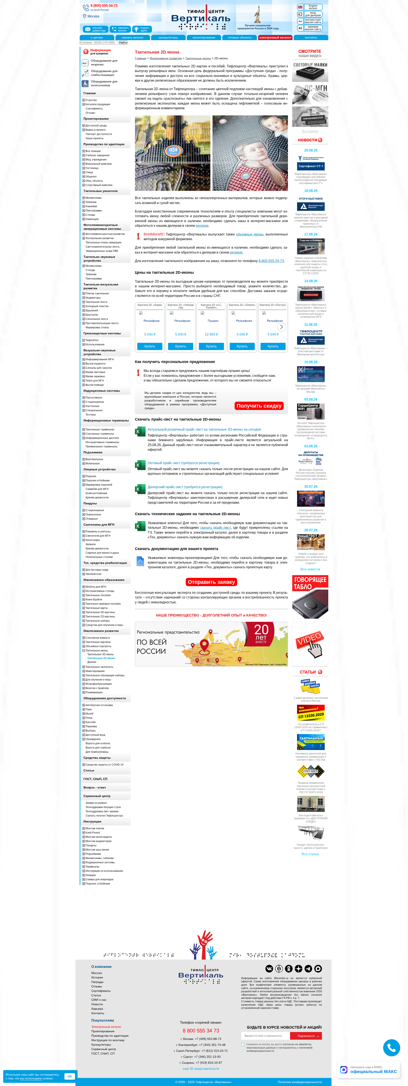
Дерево (91, 662)
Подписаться (306, 1036)
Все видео (310, 131)
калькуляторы (168, 37)
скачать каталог (132, 37)
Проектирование (103, 1031)
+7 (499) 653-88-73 (208, 1039)
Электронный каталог (106, 1026)
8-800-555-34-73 (271, 261)
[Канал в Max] (318, 969)
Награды (97, 982)
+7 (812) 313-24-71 (214, 1050)
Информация (100, 51)
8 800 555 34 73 (201, 1031)
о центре (97, 37)
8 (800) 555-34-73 (104, 5)
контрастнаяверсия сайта (313, 21)
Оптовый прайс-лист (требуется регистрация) (184, 463)
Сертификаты (100, 990)
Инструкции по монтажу (108, 1040)
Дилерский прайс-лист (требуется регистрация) (185, 487)
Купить (149, 346)
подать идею (144, 29)
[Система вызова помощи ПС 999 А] (310, 94)
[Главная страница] (223, 17)
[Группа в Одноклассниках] (289, 969)
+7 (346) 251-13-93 (207, 1056)
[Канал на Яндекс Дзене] (298, 969)
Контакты (97, 1013)
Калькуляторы (101, 1044)
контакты (311, 37)
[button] (281, 327)
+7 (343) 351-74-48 (212, 1044)
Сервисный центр (103, 1049)
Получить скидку (259, 406)
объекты (239, 37)
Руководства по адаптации (110, 1035)
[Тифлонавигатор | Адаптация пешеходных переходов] (310, 116)
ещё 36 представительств (201, 1068)
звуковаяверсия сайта (313, 28)
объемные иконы (250, 234)
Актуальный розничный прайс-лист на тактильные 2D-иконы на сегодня (204, 429)
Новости (97, 1004)
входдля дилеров (313, 14)
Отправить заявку (211, 582)
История (97, 977)
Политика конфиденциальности (300, 1082)
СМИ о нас (98, 999)
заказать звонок (123, 29)
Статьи (96, 995)
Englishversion (313, 7)
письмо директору (99, 29)
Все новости (310, 569)
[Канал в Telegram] (308, 969)
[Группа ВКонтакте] (269, 969)
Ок (70, 1076)
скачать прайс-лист (215, 527)
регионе (202, 225)
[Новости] (310, 53)
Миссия (96, 973)
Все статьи (310, 854)
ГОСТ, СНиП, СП (103, 1053)
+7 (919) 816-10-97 (209, 1062)
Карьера (97, 1008)
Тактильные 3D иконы (100, 654)
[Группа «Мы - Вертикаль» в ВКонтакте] (279, 969)
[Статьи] (310, 672)
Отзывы (96, 986)
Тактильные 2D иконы (101, 658)
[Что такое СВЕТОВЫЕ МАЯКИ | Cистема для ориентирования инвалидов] (310, 72)
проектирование (204, 37)
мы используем (31, 1078)
